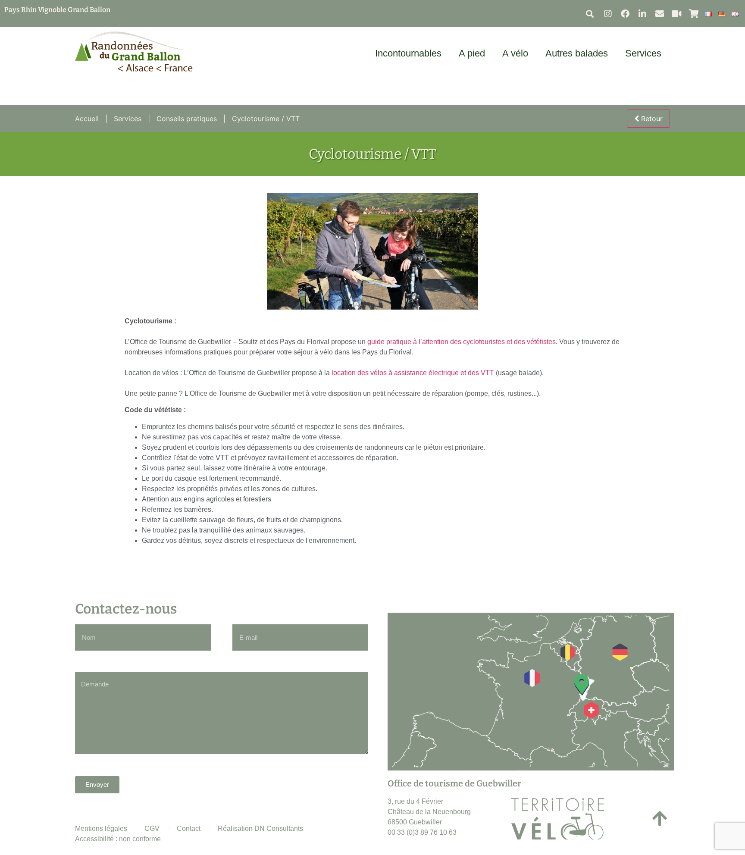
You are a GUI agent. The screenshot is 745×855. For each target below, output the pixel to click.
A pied (472, 53)
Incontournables (408, 53)
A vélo (515, 53)
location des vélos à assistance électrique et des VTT (413, 372)
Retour (651, 118)
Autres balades (576, 53)
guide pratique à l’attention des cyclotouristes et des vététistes (461, 341)
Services (643, 53)
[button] (590, 13)
